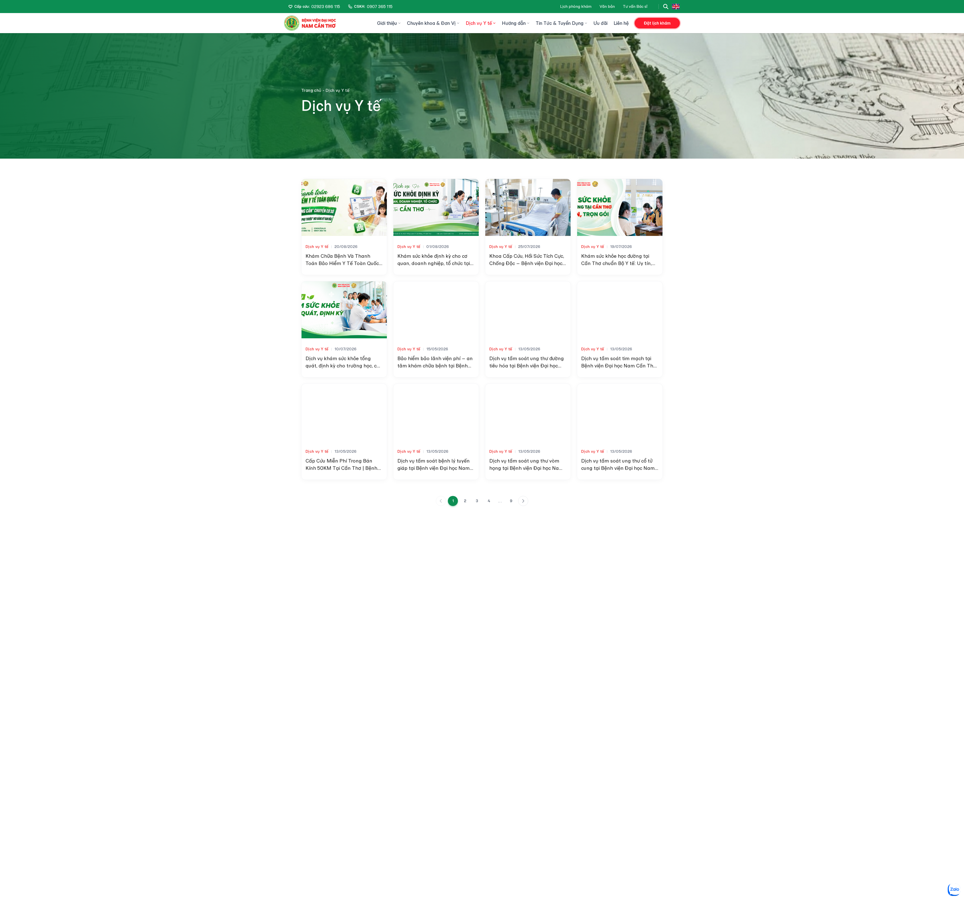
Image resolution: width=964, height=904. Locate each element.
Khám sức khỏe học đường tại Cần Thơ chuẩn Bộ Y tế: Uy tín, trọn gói (616, 263)
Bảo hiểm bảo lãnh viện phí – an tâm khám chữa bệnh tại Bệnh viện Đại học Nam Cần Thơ (435, 365)
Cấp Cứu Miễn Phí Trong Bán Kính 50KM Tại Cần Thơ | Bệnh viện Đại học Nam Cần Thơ (341, 468)
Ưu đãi (600, 23)
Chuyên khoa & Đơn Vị (431, 23)
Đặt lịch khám (657, 23)
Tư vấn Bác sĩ (635, 6)
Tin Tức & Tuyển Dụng (559, 23)
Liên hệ (621, 23)
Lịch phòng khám (575, 6)
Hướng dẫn (514, 23)
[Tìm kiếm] (666, 7)
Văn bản (607, 6)
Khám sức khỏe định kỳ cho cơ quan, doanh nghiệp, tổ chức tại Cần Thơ (433, 263)
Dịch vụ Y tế (479, 23)
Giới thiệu (387, 23)
